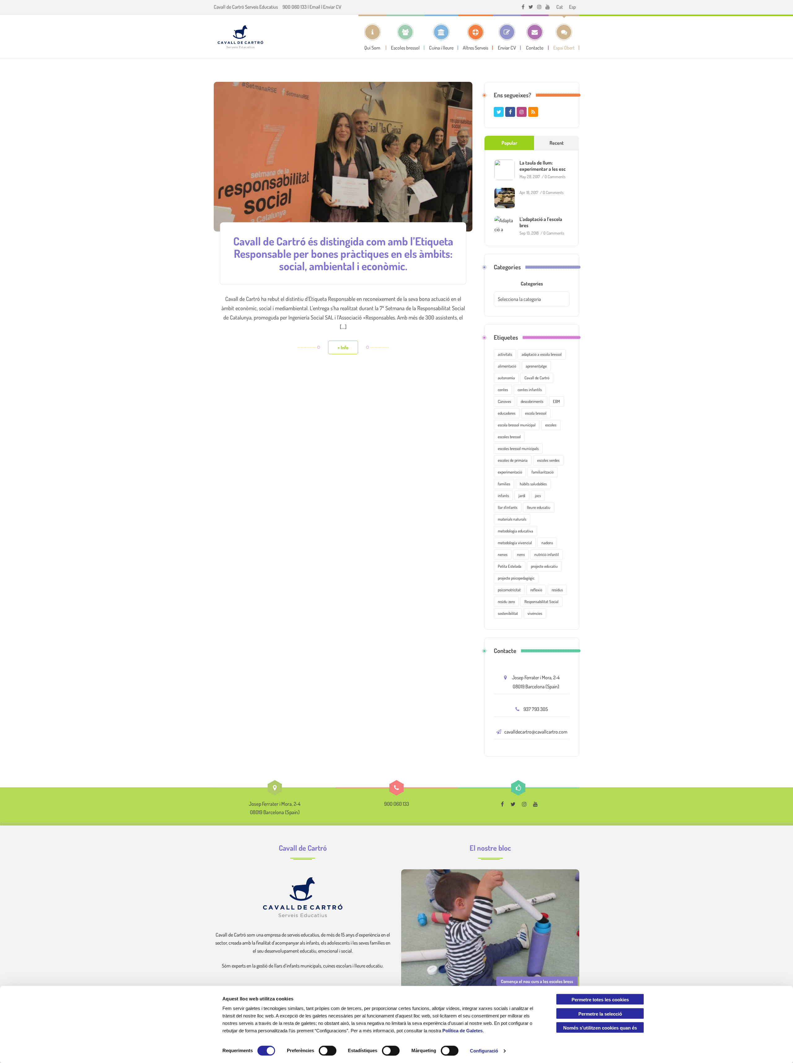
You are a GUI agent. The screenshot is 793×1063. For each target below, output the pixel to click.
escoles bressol (509, 436)
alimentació (507, 366)
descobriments (532, 401)
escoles (550, 424)
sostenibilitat (508, 613)
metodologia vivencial (515, 542)
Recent (557, 143)
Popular (509, 143)
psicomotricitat (509, 589)
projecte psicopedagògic (516, 578)
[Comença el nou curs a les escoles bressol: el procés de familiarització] (490, 930)
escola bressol (535, 413)
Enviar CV (332, 7)
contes (503, 389)
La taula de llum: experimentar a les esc (542, 166)
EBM (556, 401)
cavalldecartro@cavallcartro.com (535, 732)
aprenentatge (536, 366)
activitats (505, 354)
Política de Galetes (462, 1030)
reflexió (536, 589)
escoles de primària (513, 460)
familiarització (543, 472)
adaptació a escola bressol (542, 354)
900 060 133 (295, 7)
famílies (504, 483)
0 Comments (555, 176)
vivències (535, 613)
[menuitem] (559, 6)
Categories (532, 283)
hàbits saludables (533, 483)
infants (503, 495)
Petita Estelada (509, 566)
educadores (506, 413)
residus (557, 589)
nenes (502, 554)
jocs (538, 495)
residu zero (506, 601)
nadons (547, 542)
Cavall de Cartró (536, 377)
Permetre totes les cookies (600, 999)
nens (521, 554)
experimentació (510, 472)
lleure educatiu (538, 507)
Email (314, 7)
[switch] (327, 1051)
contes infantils (530, 389)
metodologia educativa (515, 530)
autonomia (506, 377)
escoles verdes (548, 460)
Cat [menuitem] (559, 7)
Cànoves (504, 401)
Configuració (484, 1050)
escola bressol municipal (517, 424)
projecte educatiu (544, 566)
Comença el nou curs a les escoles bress (537, 981)
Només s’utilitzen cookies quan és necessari (600, 1029)
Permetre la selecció (600, 1014)
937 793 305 (536, 709)
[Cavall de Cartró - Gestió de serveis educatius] (240, 37)
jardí (522, 495)
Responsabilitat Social (541, 601)
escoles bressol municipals (518, 448)
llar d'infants (507, 507)
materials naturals (512, 519)
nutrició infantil (546, 554)
